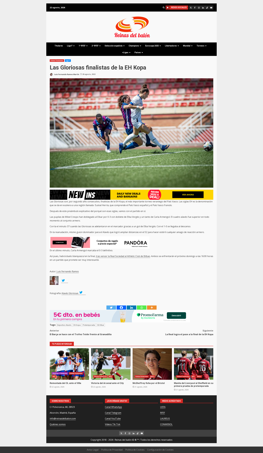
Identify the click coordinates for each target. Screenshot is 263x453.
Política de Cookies (135, 449)
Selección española (113, 46)
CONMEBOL (166, 424)
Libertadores (171, 46)
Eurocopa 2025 (152, 46)
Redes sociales (179, 7)
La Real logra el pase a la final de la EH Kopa (189, 332)
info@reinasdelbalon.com (63, 418)
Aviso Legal (92, 449)
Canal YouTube (113, 418)
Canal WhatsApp (113, 406)
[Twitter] (111, 307)
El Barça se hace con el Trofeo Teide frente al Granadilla (81, 332)
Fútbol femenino (57, 61)
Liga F (69, 46)
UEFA (162, 406)
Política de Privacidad (112, 449)
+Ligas (125, 52)
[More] (152, 307)
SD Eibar (100, 325)
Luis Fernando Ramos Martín (66, 74)
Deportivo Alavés (64, 325)
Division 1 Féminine (60, 373)
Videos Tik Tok (112, 424)
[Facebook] (121, 307)
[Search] (163, 7)
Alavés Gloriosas (70, 293)
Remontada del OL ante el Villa (69, 364)
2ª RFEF (95, 46)
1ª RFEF (82, 46)
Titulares (59, 46)
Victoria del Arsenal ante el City (110, 364)
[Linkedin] (131, 307)
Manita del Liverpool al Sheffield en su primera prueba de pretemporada (193, 364)
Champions (134, 46)
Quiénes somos (58, 424)
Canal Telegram (113, 412)
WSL (54, 376)
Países (138, 52)
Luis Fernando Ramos (67, 271)
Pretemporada (89, 325)
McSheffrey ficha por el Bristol (152, 364)
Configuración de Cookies (160, 449)
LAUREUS (165, 418)
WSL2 (152, 376)
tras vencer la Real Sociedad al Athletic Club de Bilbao (123, 256)
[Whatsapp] (141, 307)
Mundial (186, 46)
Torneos (200, 46)
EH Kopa (77, 325)
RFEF (162, 412)
